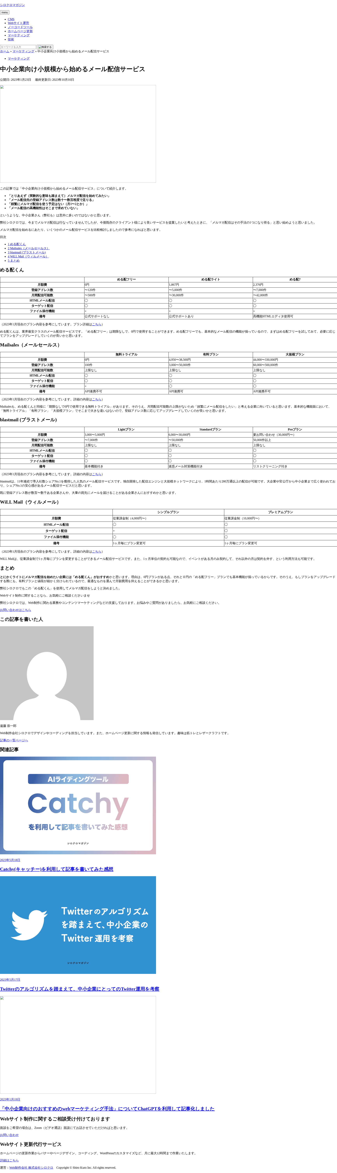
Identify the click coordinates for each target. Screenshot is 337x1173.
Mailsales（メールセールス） (29, 248)
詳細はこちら (9, 1160)
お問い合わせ (9, 1135)
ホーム (4, 51)
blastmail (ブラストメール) (27, 252)
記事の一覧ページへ (14, 740)
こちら (96, 324)
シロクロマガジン (12, 5)
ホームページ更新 (20, 31)
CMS (11, 19)
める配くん (17, 244)
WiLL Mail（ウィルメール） (28, 256)
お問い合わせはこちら (15, 610)
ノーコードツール (20, 27)
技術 (11, 39)
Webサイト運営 (18, 23)
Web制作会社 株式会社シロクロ (31, 1167)
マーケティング (19, 35)
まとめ (14, 260)
